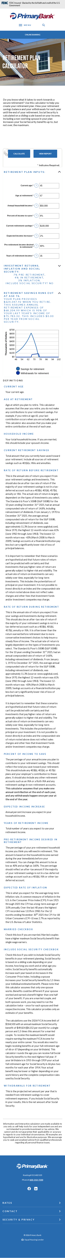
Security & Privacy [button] (18, 1219)
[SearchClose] (43, 25)
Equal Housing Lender (34, 1240)
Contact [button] (10, 1211)
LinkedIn (36, 1188)
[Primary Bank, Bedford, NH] (32, 16)
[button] (32, 172)
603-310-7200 (36, 1180)
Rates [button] (7, 1202)
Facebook (29, 1188)
